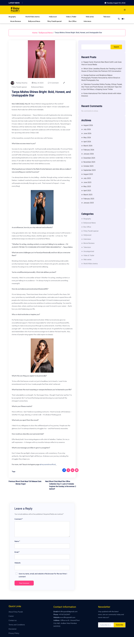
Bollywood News (34, 21)
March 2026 (87, 146)
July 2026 (87, 129)
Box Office (72, 21)
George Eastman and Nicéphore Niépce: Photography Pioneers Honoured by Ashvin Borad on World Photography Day (100, 77)
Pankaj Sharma (21, 83)
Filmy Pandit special (54, 21)
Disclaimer (13, 629)
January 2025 (88, 203)
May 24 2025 (38, 83)
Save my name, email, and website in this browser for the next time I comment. (43, 575)
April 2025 (87, 191)
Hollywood (53, 17)
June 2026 (87, 133)
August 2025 (88, 174)
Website (17, 563)
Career (11, 616)
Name (17, 541)
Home (34, 33)
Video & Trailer (71, 17)
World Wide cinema (32, 17)
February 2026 (88, 150)
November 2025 (89, 162)
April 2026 (87, 142)
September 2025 (89, 170)
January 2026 (88, 154)
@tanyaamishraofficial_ (48, 464)
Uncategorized (88, 251)
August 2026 (88, 125)
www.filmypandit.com (67, 617)
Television (106, 17)
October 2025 (88, 166)
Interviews (87, 21)
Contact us (13, 620)
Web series (90, 17)
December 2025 (89, 158)
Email (17, 552)
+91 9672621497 (64, 614)
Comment (18, 519)
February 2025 (88, 199)
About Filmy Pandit (16, 612)
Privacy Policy (14, 633)
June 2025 (87, 182)
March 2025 (87, 195)
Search (116, 47)
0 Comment (54, 83)
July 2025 (87, 178)
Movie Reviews (15, 21)
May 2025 (87, 186)
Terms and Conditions (17, 625)
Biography (12, 17)
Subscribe (119, 625)
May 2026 (87, 138)
